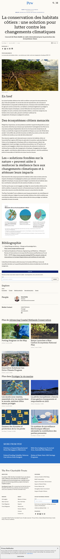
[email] (10, 49)
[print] (12, 49)
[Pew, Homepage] (30, 2)
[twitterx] (7, 49)
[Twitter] (42, 514)
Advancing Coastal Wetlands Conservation (30, 320)
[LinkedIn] (40, 514)
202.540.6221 (24, 311)
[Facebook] (35, 514)
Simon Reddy (24, 296)
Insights (4, 496)
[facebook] (3, 49)
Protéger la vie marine (22, 376)
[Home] (14, 470)
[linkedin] (5, 49)
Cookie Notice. (30, 553)
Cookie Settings (20, 556)
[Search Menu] (53, 3)
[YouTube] (44, 514)
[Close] (57, 548)
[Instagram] (38, 514)
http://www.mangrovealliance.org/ (14, 248)
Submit (55, 279)
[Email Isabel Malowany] (21, 313)
